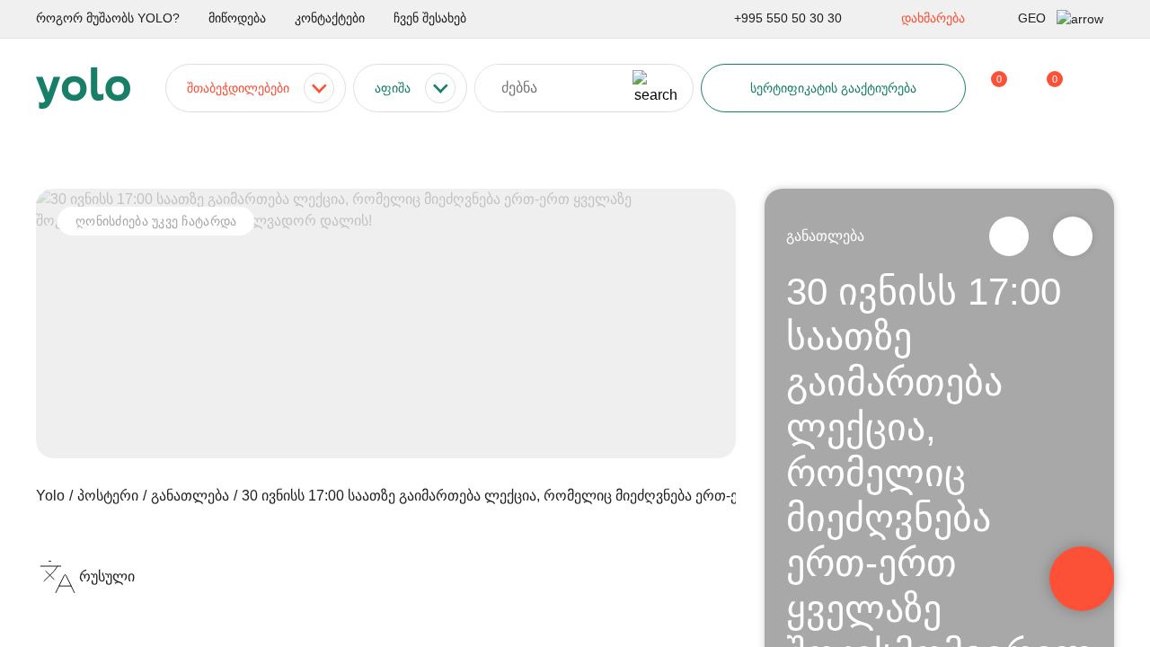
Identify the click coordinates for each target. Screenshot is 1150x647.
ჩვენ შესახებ (430, 18)
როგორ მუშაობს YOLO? (108, 18)
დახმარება (933, 18)
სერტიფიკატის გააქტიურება (833, 88)
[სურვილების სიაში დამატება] (1072, 236)
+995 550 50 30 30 (788, 18)
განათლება (825, 236)
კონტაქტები (330, 18)
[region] (575, 323)
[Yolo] (83, 88)
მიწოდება (237, 18)
